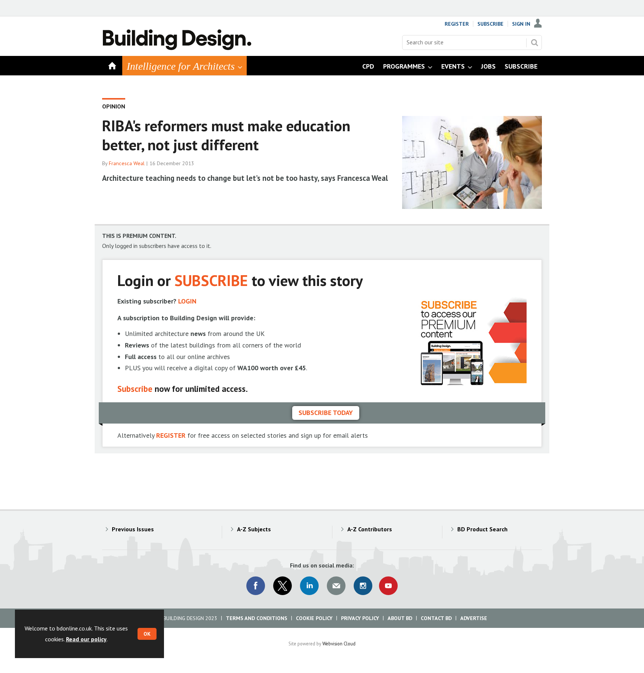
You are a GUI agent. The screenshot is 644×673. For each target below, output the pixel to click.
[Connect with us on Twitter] (282, 585)
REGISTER (171, 435)
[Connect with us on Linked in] (309, 585)
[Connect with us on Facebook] (255, 585)
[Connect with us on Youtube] (388, 585)
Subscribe (490, 24)
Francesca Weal (127, 163)
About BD (400, 618)
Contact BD (436, 618)
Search (534, 42)
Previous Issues (133, 529)
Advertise (473, 618)
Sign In (521, 24)
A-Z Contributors (369, 529)
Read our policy (86, 639)
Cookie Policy (314, 618)
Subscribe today (326, 412)
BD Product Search (482, 529)
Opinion (113, 106)
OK (147, 633)
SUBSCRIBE (211, 280)
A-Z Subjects (254, 529)
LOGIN (187, 301)
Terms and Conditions (256, 618)
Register (457, 24)
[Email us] (336, 585)
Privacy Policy (360, 618)
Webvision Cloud (339, 644)
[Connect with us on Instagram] (363, 585)
